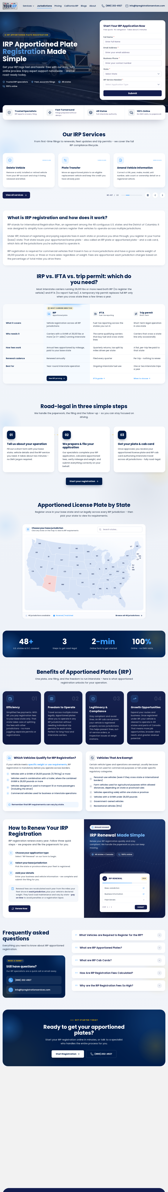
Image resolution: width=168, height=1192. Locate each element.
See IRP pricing (55, 378)
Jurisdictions (44, 5)
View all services (14, 195)
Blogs (84, 5)
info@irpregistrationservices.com (32, 989)
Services (27, 5)
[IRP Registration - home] (10, 6)
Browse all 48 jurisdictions (128, 615)
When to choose (141, 378)
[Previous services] (155, 195)
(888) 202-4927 (23, 980)
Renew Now (21, 908)
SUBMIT (140, 907)
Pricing (58, 5)
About (92, 5)
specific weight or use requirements (47, 764)
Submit (132, 93)
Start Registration (66, 1053)
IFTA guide (98, 378)
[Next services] (162, 195)
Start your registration (82, 481)
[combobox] (119, 529)
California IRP (71, 5)
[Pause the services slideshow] (148, 195)
